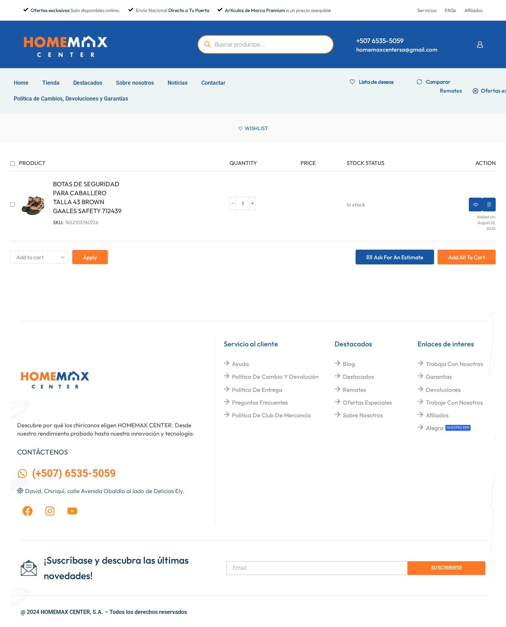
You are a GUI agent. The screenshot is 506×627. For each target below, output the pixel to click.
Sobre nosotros (135, 83)
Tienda (51, 83)
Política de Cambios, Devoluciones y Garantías (71, 98)
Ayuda (240, 363)
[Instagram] (50, 511)
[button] (479, 44)
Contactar (213, 83)
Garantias (439, 376)
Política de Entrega (257, 389)
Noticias (178, 83)
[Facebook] (27, 511)
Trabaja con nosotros (454, 363)
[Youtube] (72, 511)
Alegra (434, 427)
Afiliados (437, 415)
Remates (354, 389)
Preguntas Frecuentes (260, 402)
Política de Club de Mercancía (271, 415)
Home (21, 83)
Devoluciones (443, 389)
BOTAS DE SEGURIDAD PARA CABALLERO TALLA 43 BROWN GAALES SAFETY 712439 (87, 197)
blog (349, 363)
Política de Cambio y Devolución (275, 376)
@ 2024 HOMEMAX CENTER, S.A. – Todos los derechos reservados (104, 612)
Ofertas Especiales (367, 402)
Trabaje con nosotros (454, 402)
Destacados (87, 83)
